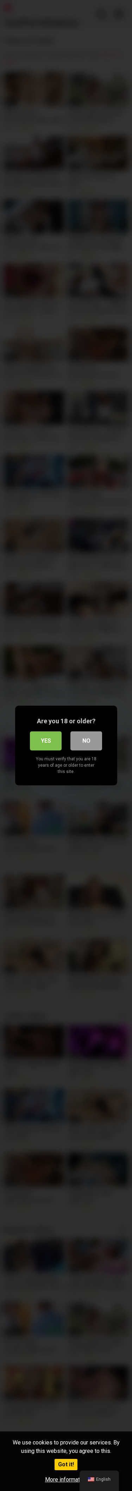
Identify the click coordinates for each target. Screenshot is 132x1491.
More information (66, 1479)
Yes (46, 740)
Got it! (66, 1464)
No (86, 740)
